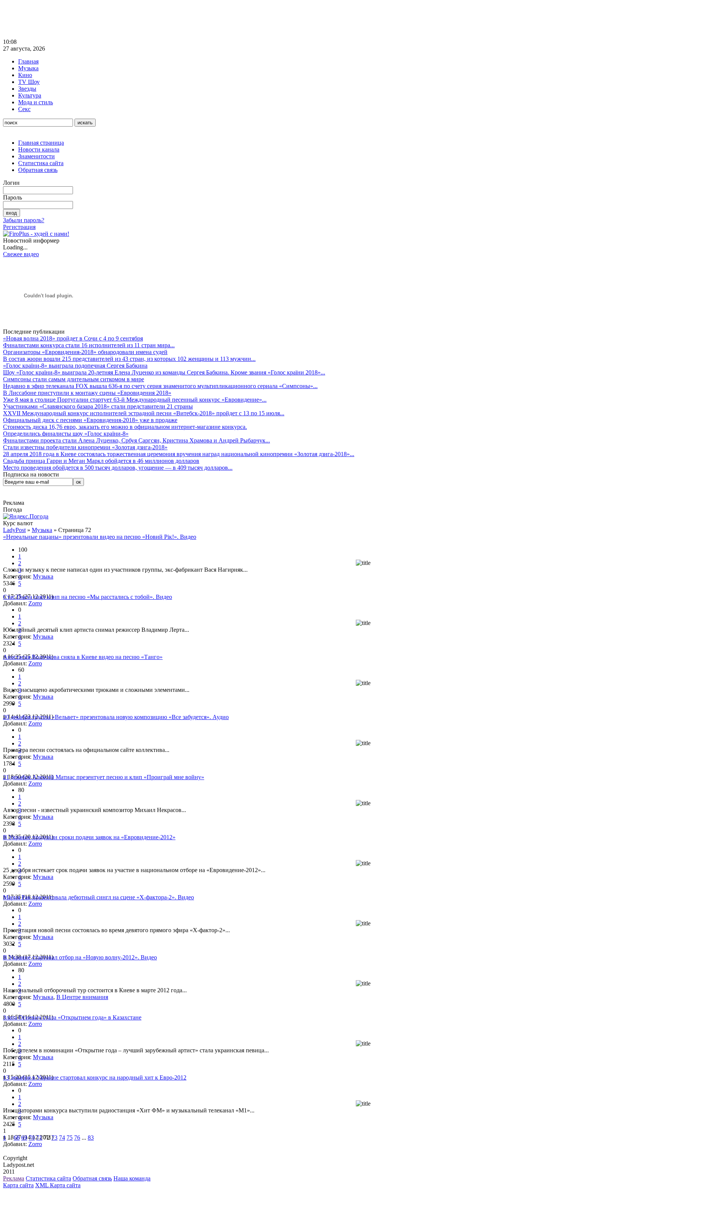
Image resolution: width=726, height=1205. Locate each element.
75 (70, 1137)
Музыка (28, 68)
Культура (29, 95)
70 (32, 1137)
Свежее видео (21, 254)
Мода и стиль (35, 102)
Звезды (27, 88)
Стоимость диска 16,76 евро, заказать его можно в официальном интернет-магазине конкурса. (125, 427)
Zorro (35, 603)
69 (24, 1137)
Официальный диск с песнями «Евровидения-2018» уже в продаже (90, 420)
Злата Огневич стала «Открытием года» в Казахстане (72, 1017)
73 (54, 1137)
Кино (25, 75)
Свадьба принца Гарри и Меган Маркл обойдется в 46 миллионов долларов (101, 461)
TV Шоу (29, 82)
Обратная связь (37, 170)
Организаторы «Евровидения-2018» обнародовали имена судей (85, 352)
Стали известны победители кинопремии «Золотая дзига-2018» (85, 447)
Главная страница (41, 142)
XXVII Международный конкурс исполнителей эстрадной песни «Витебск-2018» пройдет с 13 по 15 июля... (143, 413)
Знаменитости (36, 156)
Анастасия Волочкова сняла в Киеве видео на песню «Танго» (83, 657)
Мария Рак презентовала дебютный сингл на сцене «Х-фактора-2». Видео (98, 897)
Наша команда (131, 1178)
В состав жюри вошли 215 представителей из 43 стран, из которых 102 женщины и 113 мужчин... (129, 359)
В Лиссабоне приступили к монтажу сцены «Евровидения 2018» (87, 393)
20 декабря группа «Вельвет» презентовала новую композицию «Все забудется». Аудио (116, 717)
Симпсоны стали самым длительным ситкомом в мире (73, 379)
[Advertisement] (140, 20)
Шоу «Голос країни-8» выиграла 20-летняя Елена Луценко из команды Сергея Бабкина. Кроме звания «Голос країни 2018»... (164, 372)
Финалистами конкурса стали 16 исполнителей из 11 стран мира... (89, 345)
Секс (24, 109)
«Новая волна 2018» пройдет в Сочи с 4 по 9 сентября (73, 338)
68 (17, 1137)
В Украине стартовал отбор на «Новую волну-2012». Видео (80, 957)
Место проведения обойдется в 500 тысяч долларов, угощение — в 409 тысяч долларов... (118, 467)
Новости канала (38, 149)
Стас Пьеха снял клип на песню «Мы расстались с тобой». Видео (87, 597)
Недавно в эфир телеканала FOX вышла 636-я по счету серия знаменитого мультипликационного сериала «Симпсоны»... (160, 386)
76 (77, 1137)
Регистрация (19, 227)
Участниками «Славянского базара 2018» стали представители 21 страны (98, 406)
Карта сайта (18, 1185)
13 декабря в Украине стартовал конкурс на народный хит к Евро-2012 (94, 1077)
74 (62, 1137)
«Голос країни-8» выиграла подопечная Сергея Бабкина (75, 365)
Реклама (13, 1178)
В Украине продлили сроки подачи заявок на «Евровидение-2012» (89, 837)
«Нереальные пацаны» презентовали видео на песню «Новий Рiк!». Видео (99, 537)
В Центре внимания (82, 997)
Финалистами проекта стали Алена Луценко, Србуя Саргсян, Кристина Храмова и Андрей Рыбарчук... (136, 440)
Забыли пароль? (23, 220)
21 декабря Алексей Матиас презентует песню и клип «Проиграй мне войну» (103, 777)
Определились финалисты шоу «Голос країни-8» (66, 433)
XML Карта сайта (58, 1185)
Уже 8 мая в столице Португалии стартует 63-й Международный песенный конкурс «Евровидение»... (135, 399)
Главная (28, 61)
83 (91, 1137)
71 (39, 1137)
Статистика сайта (41, 163)
